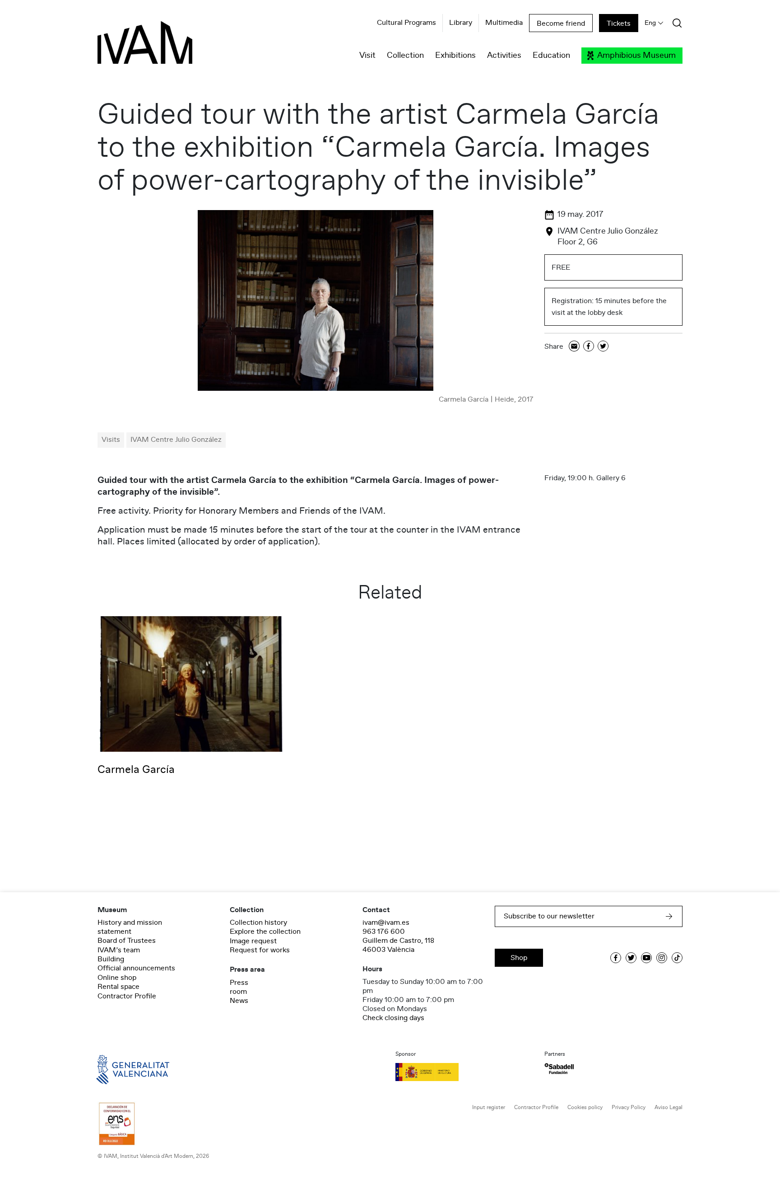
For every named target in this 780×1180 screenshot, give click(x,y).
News (239, 1000)
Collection (405, 55)
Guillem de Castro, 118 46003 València (398, 945)
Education (551, 55)
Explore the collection (265, 931)
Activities (504, 55)
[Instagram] (661, 957)
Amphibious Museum (636, 55)
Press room (239, 987)
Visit (367, 55)
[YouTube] (646, 957)
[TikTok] (677, 957)
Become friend (561, 23)
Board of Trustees (127, 940)
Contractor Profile (127, 996)
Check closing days (393, 1017)
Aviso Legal (668, 1107)
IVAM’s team (119, 950)
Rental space (118, 986)
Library (460, 23)
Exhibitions (455, 55)
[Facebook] (588, 347)
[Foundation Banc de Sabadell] (559, 1068)
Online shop (117, 977)
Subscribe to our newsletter (549, 916)
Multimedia (504, 23)
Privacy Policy (628, 1107)
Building (111, 959)
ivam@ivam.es (385, 922)
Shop (519, 957)
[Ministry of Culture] (464, 1072)
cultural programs (406, 23)
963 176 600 (383, 931)
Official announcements (136, 968)
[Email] (574, 347)
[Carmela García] (191, 683)
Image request (253, 941)
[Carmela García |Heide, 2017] (315, 300)
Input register (488, 1107)
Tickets (619, 23)
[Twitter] (603, 347)
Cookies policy (585, 1107)
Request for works (260, 950)
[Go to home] (120, 1068)
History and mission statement (130, 927)
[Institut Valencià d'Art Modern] (129, 47)
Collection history (258, 922)
